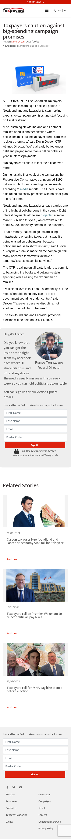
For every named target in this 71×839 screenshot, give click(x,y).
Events (9, 822)
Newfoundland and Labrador (33, 46)
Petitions (11, 794)
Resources (11, 801)
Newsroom (44, 794)
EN (59, 10)
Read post (12, 559)
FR (65, 10)
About (41, 808)
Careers (42, 815)
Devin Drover (18, 41)
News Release (10, 46)
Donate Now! (34, 2)
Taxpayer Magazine (16, 815)
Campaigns (44, 801)
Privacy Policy (45, 828)
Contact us (11, 808)
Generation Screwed (49, 822)
